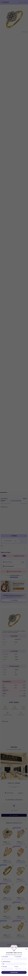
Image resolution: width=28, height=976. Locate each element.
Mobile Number (7, 961)
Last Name (18, 956)
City (17, 966)
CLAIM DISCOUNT (14, 972)
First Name (5, 956)
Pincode (5, 966)
